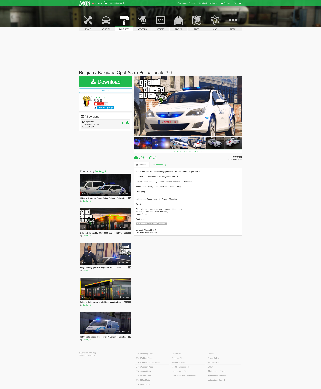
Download (108, 81)
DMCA (210, 367)
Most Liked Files (178, 362)
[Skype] (95, 100)
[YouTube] (98, 100)
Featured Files (177, 358)
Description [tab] (142, 164)
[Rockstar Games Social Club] (101, 100)
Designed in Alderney (87, 352)
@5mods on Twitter (218, 371)
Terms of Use (213, 362)
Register (226, 3)
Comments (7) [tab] (159, 164)
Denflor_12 (99, 97)
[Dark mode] (234, 3)
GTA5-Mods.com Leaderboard (184, 375)
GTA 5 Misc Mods (143, 384)
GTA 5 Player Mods (143, 375)
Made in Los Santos (87, 355)
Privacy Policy (213, 358)
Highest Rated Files (179, 371)
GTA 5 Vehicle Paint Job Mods (148, 362)
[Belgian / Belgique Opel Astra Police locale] (188, 106)
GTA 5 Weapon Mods (144, 367)
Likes (155, 159)
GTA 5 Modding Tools (144, 353)
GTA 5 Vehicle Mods (144, 358)
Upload (203, 3)
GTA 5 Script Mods (143, 371)
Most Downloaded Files (181, 367)
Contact (211, 353)
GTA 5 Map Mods (143, 380)
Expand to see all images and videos (188, 151)
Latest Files (176, 353)
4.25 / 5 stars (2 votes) (235, 159)
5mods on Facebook (218, 375)
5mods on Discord (217, 380)
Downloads (143, 159)
